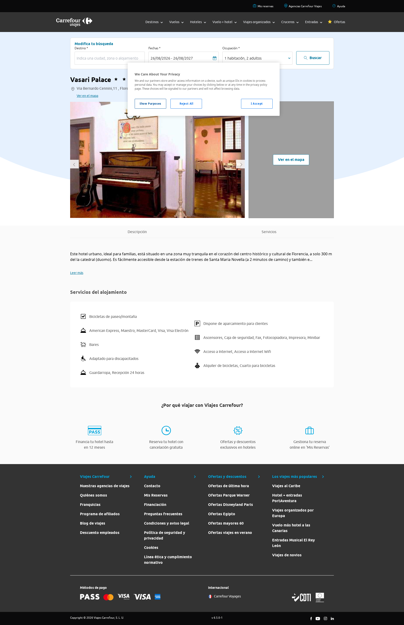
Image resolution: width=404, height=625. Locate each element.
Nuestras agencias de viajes (105, 486)
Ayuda (341, 6)
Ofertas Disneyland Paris (230, 504)
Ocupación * (231, 48)
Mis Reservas (156, 495)
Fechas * (154, 48)
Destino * (81, 48)
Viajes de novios (287, 555)
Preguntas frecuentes (163, 514)
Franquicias (90, 504)
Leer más (76, 273)
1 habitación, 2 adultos (243, 58)
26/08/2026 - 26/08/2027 (172, 58)
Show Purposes (150, 103)
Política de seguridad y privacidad (164, 535)
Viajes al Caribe (286, 486)
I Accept (257, 103)
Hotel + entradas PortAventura (287, 498)
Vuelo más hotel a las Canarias (291, 528)
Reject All (186, 103)
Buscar (316, 58)
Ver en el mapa (87, 96)
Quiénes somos (93, 495)
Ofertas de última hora (228, 486)
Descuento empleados (99, 532)
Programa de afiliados (100, 514)
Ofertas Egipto (221, 514)
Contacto (152, 486)
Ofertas (339, 22)
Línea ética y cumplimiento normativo (168, 560)
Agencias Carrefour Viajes (305, 6)
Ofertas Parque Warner (229, 495)
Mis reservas (265, 6)
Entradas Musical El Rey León (293, 543)
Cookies (151, 547)
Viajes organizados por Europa (293, 513)
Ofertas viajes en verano (230, 532)
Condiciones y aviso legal (166, 523)
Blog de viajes (92, 523)
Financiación (155, 504)
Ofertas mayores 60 (226, 523)
